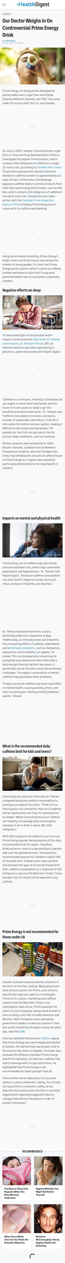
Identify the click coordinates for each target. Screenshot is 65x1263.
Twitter (45, 1038)
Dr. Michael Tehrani (31, 343)
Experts (6, 14)
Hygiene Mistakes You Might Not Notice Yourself (47, 1191)
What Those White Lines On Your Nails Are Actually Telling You (16, 1239)
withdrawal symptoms (21, 648)
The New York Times (49, 167)
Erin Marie (10, 41)
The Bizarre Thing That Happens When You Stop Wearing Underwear (16, 1193)
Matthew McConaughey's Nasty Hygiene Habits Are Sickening (48, 1241)
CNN (22, 1031)
